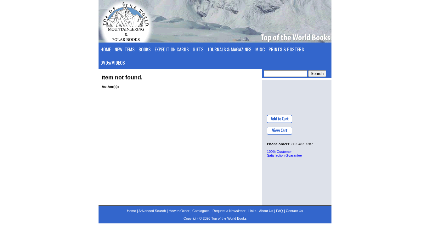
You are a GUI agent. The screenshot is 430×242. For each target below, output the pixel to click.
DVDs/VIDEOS (112, 62)
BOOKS (145, 49)
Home (131, 211)
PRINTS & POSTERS (286, 49)
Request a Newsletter (229, 211)
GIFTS (198, 49)
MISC (260, 49)
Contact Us (294, 211)
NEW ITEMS (125, 49)
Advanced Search (152, 211)
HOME (105, 49)
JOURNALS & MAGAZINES (229, 49)
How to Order (179, 211)
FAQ (279, 211)
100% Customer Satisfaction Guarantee (284, 153)
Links (252, 211)
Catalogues (201, 211)
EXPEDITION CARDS (172, 49)
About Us (266, 211)
